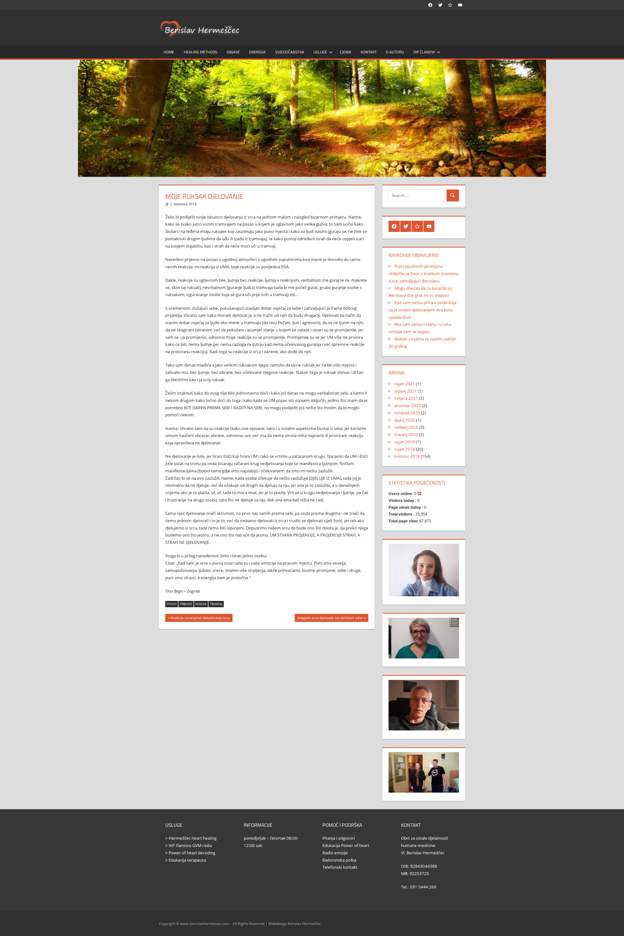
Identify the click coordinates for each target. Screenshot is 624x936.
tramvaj (216, 604)
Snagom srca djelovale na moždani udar (330, 618)
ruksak (200, 604)
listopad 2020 (407, 413)
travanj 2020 (406, 434)
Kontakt (369, 52)
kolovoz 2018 (407, 456)
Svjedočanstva (289, 52)
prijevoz (186, 604)
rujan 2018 (404, 449)
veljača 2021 (406, 398)
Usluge (320, 52)
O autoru (395, 52)
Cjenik (345, 52)
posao (171, 604)
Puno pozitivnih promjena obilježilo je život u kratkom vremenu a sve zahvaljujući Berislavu (423, 273)
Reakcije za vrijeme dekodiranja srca (200, 618)
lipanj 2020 (404, 420)
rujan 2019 (404, 442)
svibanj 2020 (406, 427)
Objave (233, 52)
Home (169, 52)
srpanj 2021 (405, 391)
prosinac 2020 (407, 405)
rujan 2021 (404, 384)
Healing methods (200, 52)
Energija (257, 52)
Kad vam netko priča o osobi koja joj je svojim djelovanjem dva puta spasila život (422, 310)
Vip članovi (424, 52)
